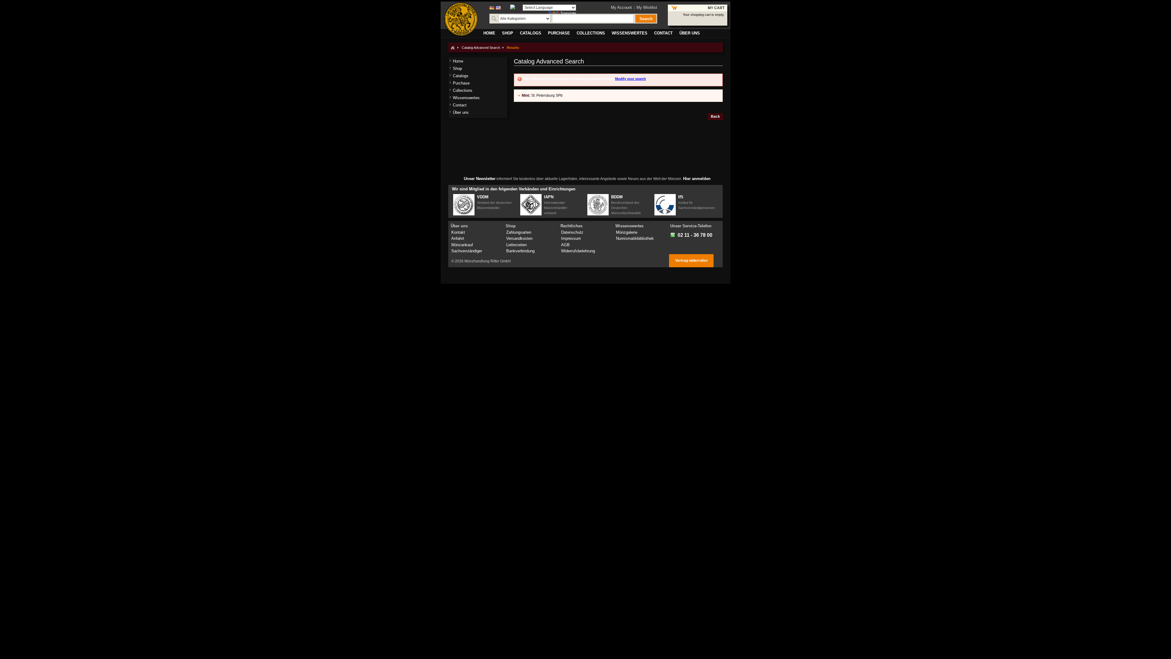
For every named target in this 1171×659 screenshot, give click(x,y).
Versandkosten (519, 238)
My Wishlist (646, 7)
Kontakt (458, 232)
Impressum (571, 238)
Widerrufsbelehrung (578, 251)
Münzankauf (462, 245)
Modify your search (630, 79)
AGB (565, 245)
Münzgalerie (626, 232)
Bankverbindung (520, 251)
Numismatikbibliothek (635, 238)
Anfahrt (457, 238)
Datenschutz (572, 232)
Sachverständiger (466, 251)
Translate (568, 13)
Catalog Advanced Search (481, 47)
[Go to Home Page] (452, 47)
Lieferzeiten (516, 245)
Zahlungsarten (518, 232)
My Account (621, 7)
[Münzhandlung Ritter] (461, 19)
